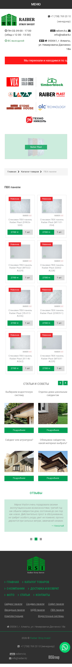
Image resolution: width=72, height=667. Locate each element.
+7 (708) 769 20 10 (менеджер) (38, 646)
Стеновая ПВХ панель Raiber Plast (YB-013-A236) (20, 313)
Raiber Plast (36, 147)
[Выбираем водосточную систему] (19, 413)
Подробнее (19, 430)
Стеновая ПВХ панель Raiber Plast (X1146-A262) (20, 358)
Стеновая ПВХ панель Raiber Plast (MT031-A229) (52, 358)
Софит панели (56, 603)
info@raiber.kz (62, 34)
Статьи (25, 595)
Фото (10, 595)
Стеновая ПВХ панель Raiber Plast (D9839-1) (52, 311)
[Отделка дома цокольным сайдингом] (53, 413)
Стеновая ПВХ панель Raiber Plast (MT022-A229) (20, 268)
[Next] (65, 383)
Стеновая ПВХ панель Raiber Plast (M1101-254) (52, 222)
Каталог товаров (37, 582)
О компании (16, 588)
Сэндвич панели (35, 603)
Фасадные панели (14, 609)
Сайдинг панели (13, 603)
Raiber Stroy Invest (40, 638)
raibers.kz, (61, 30)
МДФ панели (38, 609)
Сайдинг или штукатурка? (19, 440)
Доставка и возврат (44, 588)
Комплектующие (13, 616)
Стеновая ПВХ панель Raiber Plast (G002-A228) (52, 268)
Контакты (43, 595)
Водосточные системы (51, 616)
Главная (13, 582)
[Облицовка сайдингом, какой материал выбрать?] (53, 461)
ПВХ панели (57, 609)
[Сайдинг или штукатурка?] (19, 461)
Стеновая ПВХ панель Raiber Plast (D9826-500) (20, 222)
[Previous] (60, 383)
